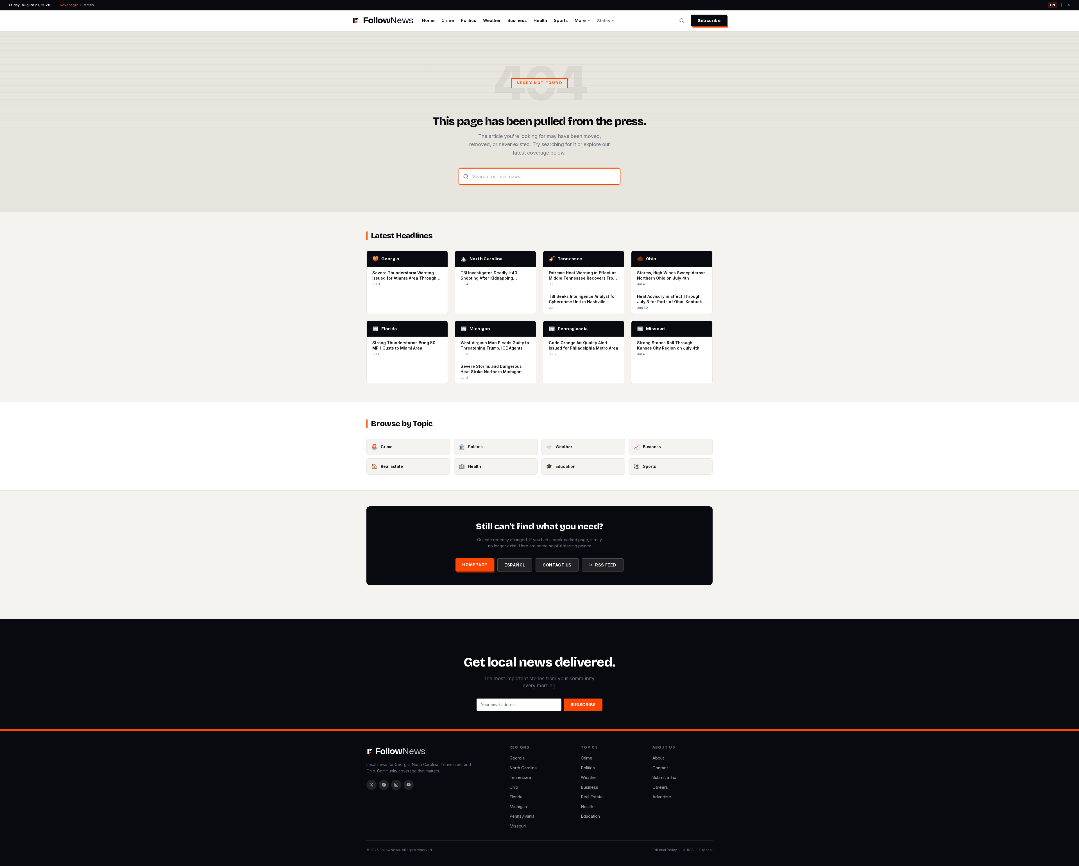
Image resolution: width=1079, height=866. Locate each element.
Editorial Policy (665, 850)
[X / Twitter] (371, 785)
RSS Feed (605, 565)
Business (517, 20)
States (603, 20)
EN (1052, 5)
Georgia (517, 758)
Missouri (517, 826)
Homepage (474, 564)
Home (428, 20)
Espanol (706, 850)
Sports (561, 20)
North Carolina (523, 767)
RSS (690, 850)
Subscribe (709, 20)
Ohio (513, 787)
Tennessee (520, 777)
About (658, 758)
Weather (492, 20)
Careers (660, 787)
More (580, 20)
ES (1068, 5)
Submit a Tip (664, 777)
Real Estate (592, 796)
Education (590, 816)
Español (514, 565)
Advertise (661, 796)
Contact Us (557, 565)
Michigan (518, 806)
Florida (515, 796)
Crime (447, 20)
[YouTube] (409, 785)
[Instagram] (396, 785)
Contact (660, 767)
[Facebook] (384, 785)
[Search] (681, 20)
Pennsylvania (521, 816)
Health (540, 20)
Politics (468, 20)
